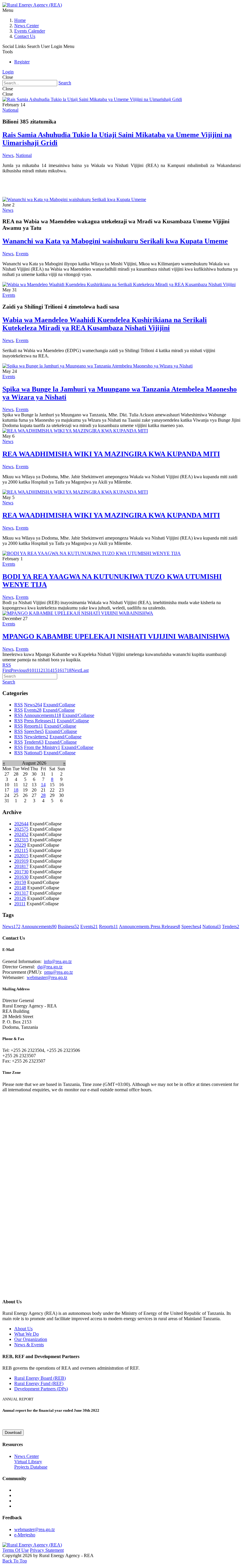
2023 (21, 839)
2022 (20, 845)
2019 (21, 861)
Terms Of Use (15, 1550)
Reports (33, 726)
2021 (21, 850)
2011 (19, 903)
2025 (21, 829)
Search (64, 82)
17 (64, 670)
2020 (21, 855)
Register (22, 61)
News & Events (29, 1344)
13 (45, 670)
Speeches (34, 731)
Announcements (42, 715)
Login (8, 71)
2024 (21, 834)
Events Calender (29, 30)
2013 (21, 893)
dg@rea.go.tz (50, 966)
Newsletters (36, 736)
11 (36, 670)
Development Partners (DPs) (41, 1388)
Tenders (34, 742)
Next (76, 670)
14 (50, 670)
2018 (21, 866)
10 (31, 670)
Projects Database (30, 1466)
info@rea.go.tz (58, 961)
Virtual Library (28, 1461)
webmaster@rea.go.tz (47, 977)
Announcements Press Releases (149, 926)
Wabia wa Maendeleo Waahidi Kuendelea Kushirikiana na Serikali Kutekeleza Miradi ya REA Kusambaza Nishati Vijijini (104, 324)
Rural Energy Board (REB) (40, 1378)
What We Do (26, 1333)
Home (20, 20)
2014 (20, 887)
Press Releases (40, 720)
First (6, 670)
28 (43, 795)
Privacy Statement (47, 1550)
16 (59, 670)
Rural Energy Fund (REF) (38, 1383)
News (7, 155)
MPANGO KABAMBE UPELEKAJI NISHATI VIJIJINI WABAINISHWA (116, 636)
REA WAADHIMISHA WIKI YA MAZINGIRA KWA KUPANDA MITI (111, 454)
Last (85, 670)
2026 (21, 823)
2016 (21, 877)
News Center (26, 25)
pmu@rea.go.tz (58, 972)
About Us (23, 1328)
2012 (20, 898)
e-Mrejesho (24, 1534)
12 (40, 670)
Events (22, 253)
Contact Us (24, 36)
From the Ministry (42, 747)
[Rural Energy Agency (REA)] (32, 4)
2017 (21, 871)
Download (13, 1432)
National (10, 110)
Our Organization (30, 1339)
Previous (19, 670)
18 (69, 670)
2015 (20, 882)
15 (54, 670)
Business (68, 926)
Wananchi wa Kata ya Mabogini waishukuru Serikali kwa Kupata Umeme (115, 241)
